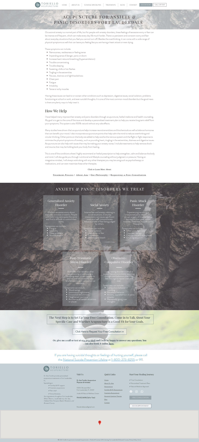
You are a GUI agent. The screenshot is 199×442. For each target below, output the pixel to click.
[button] (75, 5)
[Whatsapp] (142, 391)
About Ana (82, 174)
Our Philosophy (99, 174)
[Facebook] (131, 391)
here (111, 343)
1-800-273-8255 (123, 359)
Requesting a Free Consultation (128, 174)
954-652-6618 (88, 340)
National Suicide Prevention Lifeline (85, 359)
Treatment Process (63, 174)
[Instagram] (136, 391)
